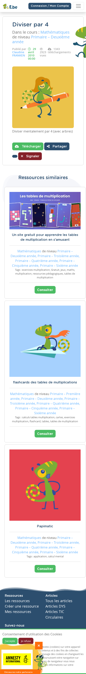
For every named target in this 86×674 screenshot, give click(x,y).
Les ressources (17, 601)
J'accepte (10, 641)
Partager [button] (59, 146)
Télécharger (31, 146)
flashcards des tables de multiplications (45, 382)
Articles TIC (54, 611)
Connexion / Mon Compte (50, 6)
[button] (14, 156)
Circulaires (54, 617)
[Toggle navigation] (78, 6)
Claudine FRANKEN (18, 53)
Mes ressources (18, 611)
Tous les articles (58, 601)
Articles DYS (55, 606)
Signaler (32, 156)
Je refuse (26, 641)
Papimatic (45, 526)
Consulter (45, 290)
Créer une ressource (22, 606)
